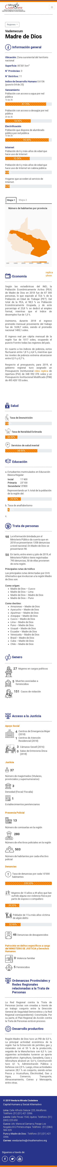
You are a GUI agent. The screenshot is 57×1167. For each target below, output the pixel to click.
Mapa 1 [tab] (11, 200)
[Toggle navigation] (52, 7)
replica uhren (49, 274)
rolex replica (41, 371)
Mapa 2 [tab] (23, 200)
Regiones (11, 24)
